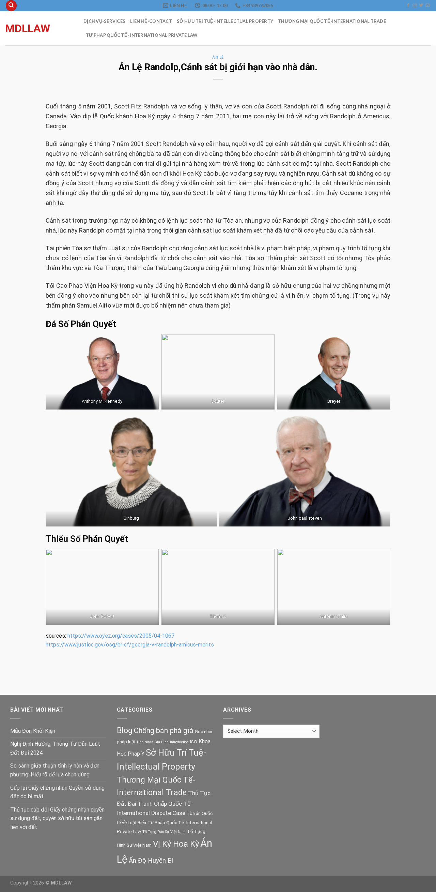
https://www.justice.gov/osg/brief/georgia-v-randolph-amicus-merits (130, 644)
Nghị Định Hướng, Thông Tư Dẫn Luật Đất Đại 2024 (55, 748)
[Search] (11, 5)
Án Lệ (218, 57)
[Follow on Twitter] (421, 5)
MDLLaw (27, 28)
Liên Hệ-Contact (151, 21)
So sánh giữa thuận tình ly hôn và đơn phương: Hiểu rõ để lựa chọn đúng (54, 770)
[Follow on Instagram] (414, 5)
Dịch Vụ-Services (104, 21)
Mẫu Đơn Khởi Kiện (32, 731)
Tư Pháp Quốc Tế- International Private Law (142, 35)
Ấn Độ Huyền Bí (151, 860)
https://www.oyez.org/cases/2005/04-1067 (120, 636)
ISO (193, 741)
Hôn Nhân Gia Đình (153, 742)
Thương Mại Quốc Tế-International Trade (332, 21)
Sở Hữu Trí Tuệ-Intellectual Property (225, 21)
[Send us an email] (427, 5)
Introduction (179, 742)
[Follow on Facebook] (408, 5)
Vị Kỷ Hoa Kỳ (176, 844)
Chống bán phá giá (163, 730)
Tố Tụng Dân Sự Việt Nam (164, 832)
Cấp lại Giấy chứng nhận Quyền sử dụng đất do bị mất (57, 792)
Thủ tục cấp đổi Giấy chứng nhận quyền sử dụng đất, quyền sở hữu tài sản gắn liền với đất (57, 818)
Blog (125, 730)
